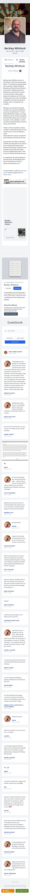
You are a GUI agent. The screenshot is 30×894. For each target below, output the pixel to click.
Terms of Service (19, 886)
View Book (8, 288)
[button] (15, 451)
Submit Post (15, 342)
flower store (7, 174)
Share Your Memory (10, 314)
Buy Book (17, 288)
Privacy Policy (10, 886)
